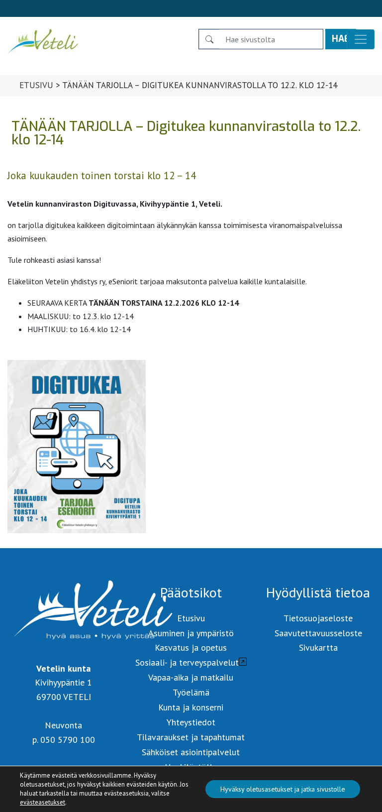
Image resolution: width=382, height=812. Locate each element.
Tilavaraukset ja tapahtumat (191, 737)
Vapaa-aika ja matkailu (190, 677)
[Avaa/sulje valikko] (361, 39)
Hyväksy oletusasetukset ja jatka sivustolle (282, 789)
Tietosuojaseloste (318, 618)
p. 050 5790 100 (63, 739)
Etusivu (36, 85)
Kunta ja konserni (190, 707)
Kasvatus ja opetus (191, 647)
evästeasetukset (42, 802)
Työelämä (191, 692)
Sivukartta (318, 647)
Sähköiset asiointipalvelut (191, 752)
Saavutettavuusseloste (318, 633)
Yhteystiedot (191, 722)
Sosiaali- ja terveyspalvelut (187, 662)
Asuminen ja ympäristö (191, 633)
